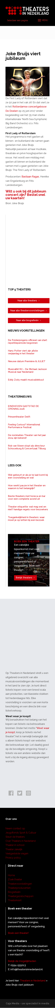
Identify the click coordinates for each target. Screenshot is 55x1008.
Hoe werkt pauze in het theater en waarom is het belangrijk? (27, 487)
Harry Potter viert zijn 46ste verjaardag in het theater (23, 352)
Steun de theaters (15, 836)
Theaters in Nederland (32, 980)
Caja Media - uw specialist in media (27, 1003)
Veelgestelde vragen (17, 853)
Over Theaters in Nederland (21, 840)
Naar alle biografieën (27, 320)
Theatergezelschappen (20, 896)
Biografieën (14, 892)
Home (11, 875)
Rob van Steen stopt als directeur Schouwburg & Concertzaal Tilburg (27, 447)
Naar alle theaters (27, 300)
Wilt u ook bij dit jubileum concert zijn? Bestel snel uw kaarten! (26, 194)
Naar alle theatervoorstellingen (27, 310)
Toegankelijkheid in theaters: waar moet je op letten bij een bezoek (26, 518)
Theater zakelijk (14, 849)
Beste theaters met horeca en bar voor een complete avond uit (26, 497)
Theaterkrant (15, 900)
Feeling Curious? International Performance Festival (24, 426)
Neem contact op (15, 828)
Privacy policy (13, 857)
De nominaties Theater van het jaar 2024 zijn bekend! (27, 436)
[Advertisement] (27, 250)
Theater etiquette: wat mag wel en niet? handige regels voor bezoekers (28, 508)
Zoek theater (15, 879)
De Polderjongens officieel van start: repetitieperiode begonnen (27, 341)
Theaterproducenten (19, 887)
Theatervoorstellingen (20, 883)
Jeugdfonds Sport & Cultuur (21, 832)
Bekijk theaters (24, 577)
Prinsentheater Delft (19, 416)
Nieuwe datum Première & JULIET (26, 361)
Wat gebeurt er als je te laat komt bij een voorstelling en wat (28, 476)
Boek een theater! (18, 933)
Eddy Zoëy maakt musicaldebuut (26, 379)
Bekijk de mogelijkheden (22, 961)
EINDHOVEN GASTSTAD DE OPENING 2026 (23, 407)
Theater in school (15, 845)
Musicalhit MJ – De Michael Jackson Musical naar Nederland (27, 370)
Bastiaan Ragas (30, 176)
